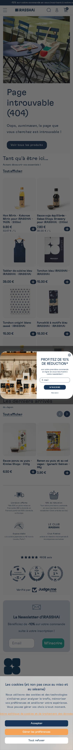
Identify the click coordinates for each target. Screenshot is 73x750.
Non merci (54, 393)
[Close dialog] (69, 355)
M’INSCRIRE (54, 387)
